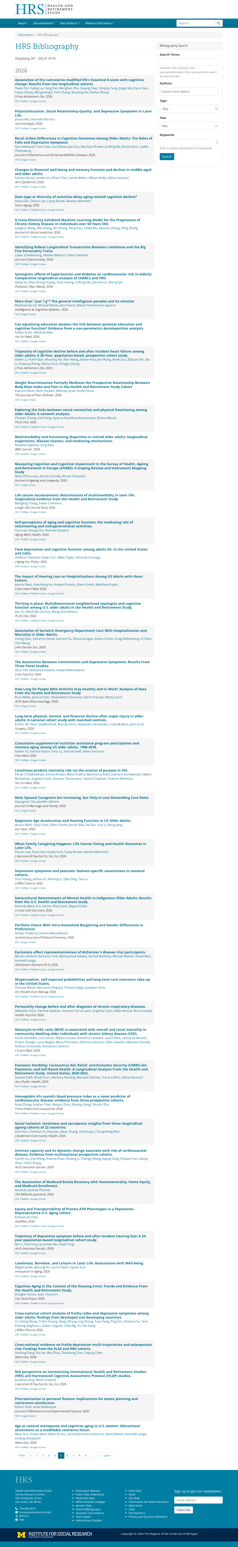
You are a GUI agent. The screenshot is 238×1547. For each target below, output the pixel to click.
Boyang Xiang (81, 1104)
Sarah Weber (78, 178)
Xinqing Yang (108, 88)
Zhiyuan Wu (135, 359)
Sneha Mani (38, 1434)
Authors (166, 83)
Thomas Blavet (25, 988)
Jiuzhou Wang (50, 612)
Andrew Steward (56, 530)
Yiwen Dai (21, 88)
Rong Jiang (115, 825)
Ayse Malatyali (25, 147)
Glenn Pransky (93, 697)
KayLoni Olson (25, 391)
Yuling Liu (36, 88)
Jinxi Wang (37, 1159)
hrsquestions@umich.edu (35, 1512)
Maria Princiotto (67, 1042)
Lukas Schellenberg (28, 255)
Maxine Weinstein (79, 201)
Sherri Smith (85, 584)
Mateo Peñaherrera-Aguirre (96, 305)
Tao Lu (83, 879)
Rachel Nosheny (100, 956)
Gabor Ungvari (52, 1326)
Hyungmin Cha (25, 802)
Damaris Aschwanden (126, 774)
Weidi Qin (32, 612)
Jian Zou (73, 147)
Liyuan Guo (78, 1267)
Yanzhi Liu (22, 1159)
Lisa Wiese (59, 147)
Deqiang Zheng (29, 364)
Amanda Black (25, 906)
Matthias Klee (43, 332)
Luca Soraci (46, 1038)
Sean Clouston (48, 1294)
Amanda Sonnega (88, 557)
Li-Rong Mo (83, 282)
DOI (17, 101)
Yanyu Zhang (24, 92)
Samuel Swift (72, 751)
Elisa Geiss (60, 906)
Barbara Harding (63, 1077)
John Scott (137, 724)
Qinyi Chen (41, 825)
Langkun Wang (25, 228)
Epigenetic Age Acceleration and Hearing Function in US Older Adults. (73, 820)
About (21, 23)
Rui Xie (40, 1353)
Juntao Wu (50, 1244)
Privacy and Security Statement (148, 1516)
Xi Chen (146, 639)
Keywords (167, 135)
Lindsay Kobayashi (28, 1438)
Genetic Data (84, 1505)
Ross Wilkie (22, 697)
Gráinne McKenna (120, 779)
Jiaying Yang (110, 1159)
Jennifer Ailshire (48, 802)
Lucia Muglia (45, 1042)
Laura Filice (112, 1038)
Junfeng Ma (112, 147)
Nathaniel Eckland (42, 670)
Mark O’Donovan (26, 476)
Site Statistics (137, 1513)
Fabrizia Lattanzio (92, 1042)
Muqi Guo (22, 1434)
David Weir (143, 956)
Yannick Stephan (94, 779)
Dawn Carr (48, 557)
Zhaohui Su (132, 1321)
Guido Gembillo (26, 1038)
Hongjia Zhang (69, 364)
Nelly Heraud (123, 1011)
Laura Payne (59, 1267)
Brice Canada (143, 1011)
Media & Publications (98, 23)
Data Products (69, 23)
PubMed (24, 101)
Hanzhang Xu (42, 584)
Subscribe (184, 1510)
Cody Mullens (119, 724)
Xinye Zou (119, 359)
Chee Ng (70, 1326)
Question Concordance (90, 1513)
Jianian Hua (88, 359)
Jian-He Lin (99, 282)
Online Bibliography (88, 1509)
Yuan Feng (102, 1321)
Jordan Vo (43, 178)
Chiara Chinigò (25, 1042)
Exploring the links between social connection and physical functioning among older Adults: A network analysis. (81, 411)
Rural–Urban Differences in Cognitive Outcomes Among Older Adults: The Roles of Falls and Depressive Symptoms (83, 140)
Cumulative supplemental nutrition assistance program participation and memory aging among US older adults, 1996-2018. (77, 745)
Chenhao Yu (37, 1131)
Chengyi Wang (91, 1159)
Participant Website (88, 1490)
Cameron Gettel (44, 639)
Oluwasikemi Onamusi (66, 697)
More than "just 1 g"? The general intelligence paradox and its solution (74, 301)
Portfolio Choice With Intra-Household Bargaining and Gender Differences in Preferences (79, 927)
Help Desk (135, 1490)
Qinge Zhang (67, 1321)
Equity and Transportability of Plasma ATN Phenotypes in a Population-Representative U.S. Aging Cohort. (74, 1211)
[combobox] (177, 91)
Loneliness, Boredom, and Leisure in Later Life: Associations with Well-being (79, 1263)
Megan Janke (24, 1267)
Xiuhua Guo (49, 364)
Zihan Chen (59, 178)
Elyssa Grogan (83, 639)
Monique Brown (92, 147)
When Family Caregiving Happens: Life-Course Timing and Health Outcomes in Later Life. (80, 846)
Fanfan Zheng (99, 92)
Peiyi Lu (57, 751)
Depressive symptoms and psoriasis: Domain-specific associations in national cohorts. (80, 873)
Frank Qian (36, 359)
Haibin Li (21, 359)
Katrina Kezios (25, 178)
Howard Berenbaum (70, 670)
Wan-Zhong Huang (42, 282)
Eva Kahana (69, 612)
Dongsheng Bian (108, 1131)
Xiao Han (21, 1131)
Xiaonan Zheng (109, 228)
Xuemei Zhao (55, 1159)
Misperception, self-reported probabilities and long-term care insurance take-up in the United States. (82, 981)
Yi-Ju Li (101, 825)
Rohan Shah (23, 1407)
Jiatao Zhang (69, 1131)
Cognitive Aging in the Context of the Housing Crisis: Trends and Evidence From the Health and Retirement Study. (81, 1288)
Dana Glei (21, 201)
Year (163, 118)
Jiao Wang (104, 359)
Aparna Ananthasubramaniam (74, 418)
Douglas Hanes (25, 1294)
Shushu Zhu (100, 1104)
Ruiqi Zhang (23, 1104)
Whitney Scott (65, 391)
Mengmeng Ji (43, 92)
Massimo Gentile (138, 1042)
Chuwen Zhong (25, 418)
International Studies (89, 1520)
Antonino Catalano (90, 1038)
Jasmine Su (64, 639)
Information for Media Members (149, 1502)
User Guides (83, 1516)
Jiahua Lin (39, 879)
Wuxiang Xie (79, 92)
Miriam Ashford (26, 956)
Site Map (134, 1498)
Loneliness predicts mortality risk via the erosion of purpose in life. (71, 770)
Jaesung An (41, 1267)
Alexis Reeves (114, 1434)
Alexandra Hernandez (93, 724)
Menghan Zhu (69, 88)
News (132, 1494)
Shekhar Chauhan (27, 557)
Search (167, 157)
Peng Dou (75, 228)
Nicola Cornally (50, 476)
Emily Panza (85, 391)
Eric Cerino (43, 906)
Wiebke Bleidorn (54, 255)
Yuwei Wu (90, 228)
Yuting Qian (23, 639)
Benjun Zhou (61, 1104)
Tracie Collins (111, 1077)
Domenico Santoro (56, 1046)
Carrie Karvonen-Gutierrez (85, 1434)
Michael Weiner (123, 956)
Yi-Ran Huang (47, 1321)
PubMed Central (38, 209)
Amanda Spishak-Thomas (32, 1190)
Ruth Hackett (45, 391)
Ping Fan (117, 1321)
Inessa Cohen (103, 639)
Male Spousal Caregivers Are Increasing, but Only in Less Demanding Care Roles (82, 797)
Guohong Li (87, 1131)
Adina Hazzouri (118, 178)
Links (132, 1509)
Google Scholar (38, 101)
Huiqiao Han (129, 1159)
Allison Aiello (97, 178)
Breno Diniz (130, 147)
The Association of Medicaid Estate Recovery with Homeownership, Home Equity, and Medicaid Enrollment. (83, 1184)
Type (163, 101)
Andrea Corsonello (28, 1046)
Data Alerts (135, 1505)
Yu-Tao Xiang (86, 1326)
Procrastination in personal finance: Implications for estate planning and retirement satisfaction (76, 1401)
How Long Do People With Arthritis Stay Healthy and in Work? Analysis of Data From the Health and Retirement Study (81, 691)
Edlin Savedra (115, 1042)
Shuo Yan (21, 670)
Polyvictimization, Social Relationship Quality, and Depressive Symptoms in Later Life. (83, 113)
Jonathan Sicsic (95, 988)
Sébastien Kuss (25, 1011)
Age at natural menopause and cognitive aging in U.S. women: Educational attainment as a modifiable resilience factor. (77, 1428)
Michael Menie (48, 305)
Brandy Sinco (67, 724)
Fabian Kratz (23, 332)
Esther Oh (22, 724)
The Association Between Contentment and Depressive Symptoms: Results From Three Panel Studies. (82, 664)
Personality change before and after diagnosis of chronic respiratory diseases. (80, 1006)
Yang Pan (51, 88)
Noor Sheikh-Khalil (43, 724)
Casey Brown (56, 201)
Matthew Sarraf (25, 305)
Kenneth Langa (25, 960)
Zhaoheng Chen (72, 1353)
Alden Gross (56, 1434)
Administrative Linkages (90, 1502)
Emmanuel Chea (26, 1217)
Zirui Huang (23, 879)
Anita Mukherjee (44, 1407)
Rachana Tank (48, 956)
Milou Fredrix (76, 774)
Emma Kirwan (55, 774)
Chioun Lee (38, 201)
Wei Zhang (44, 228)
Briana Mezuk (106, 418)
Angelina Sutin (41, 779)
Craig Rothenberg (127, 639)
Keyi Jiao (53, 1131)
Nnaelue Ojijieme (27, 445)
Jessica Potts (40, 697)
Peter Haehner (78, 255)
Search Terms (170, 55)
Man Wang (70, 359)
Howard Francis (64, 584)
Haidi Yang (66, 1244)
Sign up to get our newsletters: (198, 1491)
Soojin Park (55, 852)
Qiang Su (21, 282)
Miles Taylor (66, 557)
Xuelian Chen (42, 1104)
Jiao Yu (19, 612)
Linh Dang (44, 418)
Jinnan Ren (22, 119)
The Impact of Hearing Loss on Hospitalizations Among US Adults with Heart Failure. (79, 578)
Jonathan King (24, 1380)
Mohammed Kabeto (73, 956)
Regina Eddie (78, 906)
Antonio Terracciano (67, 779)
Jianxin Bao (76, 825)
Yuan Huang (65, 282)
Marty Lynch (113, 697)
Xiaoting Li (55, 879)
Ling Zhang (85, 1321)
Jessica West (23, 584)
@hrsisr (24, 1516)
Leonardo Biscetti (134, 1038)
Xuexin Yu (21, 751)
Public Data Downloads (90, 1494)
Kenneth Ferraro (42, 119)
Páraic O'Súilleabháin (29, 774)
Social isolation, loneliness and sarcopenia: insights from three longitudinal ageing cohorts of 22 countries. (78, 1125)
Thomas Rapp (73, 988)
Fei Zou (91, 825)
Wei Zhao (53, 1353)
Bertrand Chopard (50, 988)
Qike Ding (70, 879)
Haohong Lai (33, 1244)
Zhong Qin (115, 282)
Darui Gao (140, 88)
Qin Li (19, 1244)
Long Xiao (47, 445)
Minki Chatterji (46, 1380)
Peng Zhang (129, 228)
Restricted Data (85, 1498)
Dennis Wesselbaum (53, 933)
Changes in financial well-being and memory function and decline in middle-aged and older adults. (83, 171)
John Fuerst (67, 305)
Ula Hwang (22, 643)
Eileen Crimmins (50, 503)
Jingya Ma (125, 88)
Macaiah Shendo (88, 1077)
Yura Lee (21, 530)
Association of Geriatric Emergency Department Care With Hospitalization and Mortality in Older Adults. (81, 632)
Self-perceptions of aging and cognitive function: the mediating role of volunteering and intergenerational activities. (74, 524)
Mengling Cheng (26, 503)
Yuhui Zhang (32, 1163)
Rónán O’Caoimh (74, 476)
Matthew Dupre (107, 584)
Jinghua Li (34, 1326)
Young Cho (36, 530)
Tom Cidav (43, 147)
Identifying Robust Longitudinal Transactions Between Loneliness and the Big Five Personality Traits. (80, 249)
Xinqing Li (72, 1159)
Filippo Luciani (66, 1038)
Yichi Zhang (62, 92)
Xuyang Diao (89, 88)
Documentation (42, 23)
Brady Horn (42, 1077)
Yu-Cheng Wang (26, 1321)
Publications (25, 35)
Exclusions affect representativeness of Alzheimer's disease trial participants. (80, 952)
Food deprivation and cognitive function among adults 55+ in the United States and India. (81, 551)
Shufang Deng (25, 1353)
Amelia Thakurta (26, 933)
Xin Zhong (60, 228)
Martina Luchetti (98, 774)
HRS (21, 1519)
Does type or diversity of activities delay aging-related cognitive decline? (76, 196)
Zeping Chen (93, 1353)
